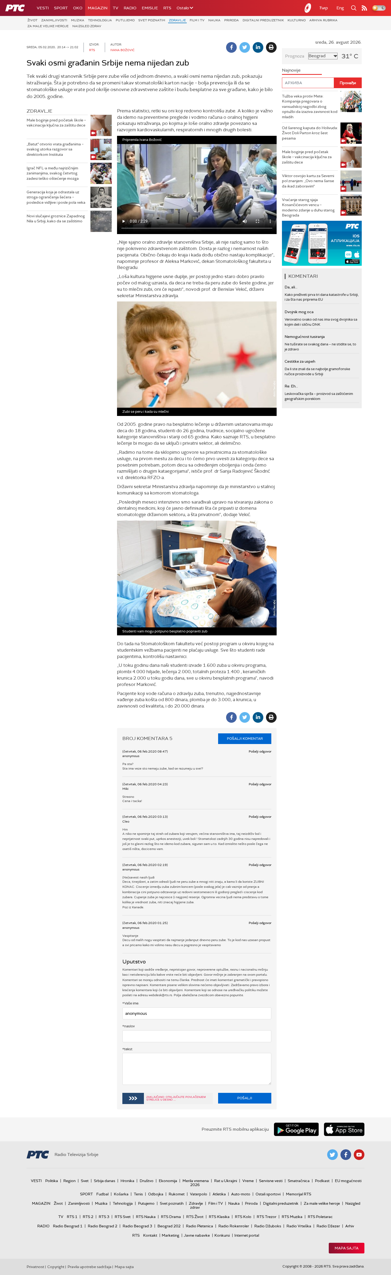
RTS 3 (104, 1216)
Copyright (55, 1266)
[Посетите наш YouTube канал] (359, 1154)
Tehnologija (100, 20)
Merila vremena (195, 1180)
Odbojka (155, 1194)
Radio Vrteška (298, 1226)
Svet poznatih (151, 20)
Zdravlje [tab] (39, 111)
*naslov (128, 1026)
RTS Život (194, 1216)
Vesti (43, 8)
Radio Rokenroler (233, 1226)
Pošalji (244, 1098)
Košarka (121, 1194)
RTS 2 (88, 1216)
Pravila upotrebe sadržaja (89, 1266)
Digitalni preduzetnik (263, 20)
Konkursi (222, 1235)
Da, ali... (291, 287)
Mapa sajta (347, 1248)
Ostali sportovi (268, 1194)
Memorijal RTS (298, 1194)
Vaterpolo (198, 1194)
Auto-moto (240, 1194)
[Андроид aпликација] (322, 243)
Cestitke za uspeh (300, 361)
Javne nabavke (197, 1235)
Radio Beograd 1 (67, 1226)
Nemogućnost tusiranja (305, 336)
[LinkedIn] (258, 47)
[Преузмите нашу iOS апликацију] (344, 1129)
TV (115, 8)
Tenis (138, 1194)
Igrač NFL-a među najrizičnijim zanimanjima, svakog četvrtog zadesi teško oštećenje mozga (53, 173)
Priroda (231, 20)
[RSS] (364, 8)
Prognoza (294, 56)
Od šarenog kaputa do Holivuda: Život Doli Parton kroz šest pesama (310, 133)
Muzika (77, 20)
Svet (85, 1180)
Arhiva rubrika (323, 20)
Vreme (248, 1180)
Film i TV (197, 20)
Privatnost (35, 1266)
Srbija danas (104, 1180)
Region (69, 1180)
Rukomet (177, 1194)
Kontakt (150, 1235)
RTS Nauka (146, 1216)
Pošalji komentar (245, 738)
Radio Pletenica (199, 1226)
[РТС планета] (308, 8)
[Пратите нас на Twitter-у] (332, 1154)
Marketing (170, 1235)
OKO (77, 8)
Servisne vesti (270, 1180)
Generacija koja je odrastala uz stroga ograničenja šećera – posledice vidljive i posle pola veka (56, 197)
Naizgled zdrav (86, 26)
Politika (51, 1180)
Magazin (97, 8)
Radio (130, 8)
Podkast (322, 1180)
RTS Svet (123, 1216)
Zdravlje (177, 20)
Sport (61, 8)
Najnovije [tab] (291, 70)
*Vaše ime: (130, 1003)
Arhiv (349, 1226)
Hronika (127, 1180)
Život (32, 20)
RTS (167, 8)
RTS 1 (72, 1216)
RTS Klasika (219, 1216)
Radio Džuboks (267, 1226)
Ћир (323, 8)
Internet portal (246, 1235)
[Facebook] (231, 47)
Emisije (150, 8)
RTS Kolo (243, 1216)
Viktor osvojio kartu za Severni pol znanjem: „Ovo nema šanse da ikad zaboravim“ (308, 181)
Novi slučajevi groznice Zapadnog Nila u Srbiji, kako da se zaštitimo (56, 219)
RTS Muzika (292, 1216)
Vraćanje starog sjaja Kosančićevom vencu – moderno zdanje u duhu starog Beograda (308, 207)
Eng (340, 8)
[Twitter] (244, 47)
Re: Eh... (291, 386)
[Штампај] (271, 47)
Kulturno (297, 20)
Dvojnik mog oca (299, 311)
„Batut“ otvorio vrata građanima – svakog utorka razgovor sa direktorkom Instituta (55, 149)
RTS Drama (171, 1216)
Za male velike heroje (48, 26)
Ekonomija (168, 1180)
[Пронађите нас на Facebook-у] (345, 1154)
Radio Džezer (328, 1226)
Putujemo (125, 20)
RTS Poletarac (320, 1216)
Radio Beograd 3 (137, 1226)
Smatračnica (299, 1180)
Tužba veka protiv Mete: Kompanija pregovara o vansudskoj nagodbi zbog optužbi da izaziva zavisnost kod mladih (310, 106)
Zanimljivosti (54, 20)
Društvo (146, 1180)
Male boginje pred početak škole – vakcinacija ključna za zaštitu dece (56, 123)
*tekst (127, 1049)
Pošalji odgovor (260, 751)
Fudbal (102, 1194)
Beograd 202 (169, 1226)
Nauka (214, 20)
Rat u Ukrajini (225, 1180)
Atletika (219, 1194)
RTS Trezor (266, 1216)
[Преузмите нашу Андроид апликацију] (296, 1129)
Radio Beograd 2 (102, 1226)
